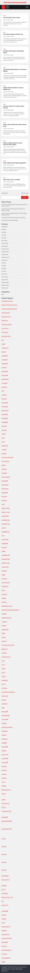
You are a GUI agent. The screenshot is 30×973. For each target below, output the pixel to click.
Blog (4, 15)
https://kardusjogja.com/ (8, 692)
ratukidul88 (5, 747)
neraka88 (4, 743)
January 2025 (5, 279)
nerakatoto (5, 731)
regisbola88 (5, 911)
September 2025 (5, 257)
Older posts (5, 193)
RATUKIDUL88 (5, 715)
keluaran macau (6, 657)
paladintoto (5, 680)
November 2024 (5, 285)
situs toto (4, 426)
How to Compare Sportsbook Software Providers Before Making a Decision (14, 214)
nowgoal (4, 598)
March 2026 (4, 240)
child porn (4, 954)
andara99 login (6, 520)
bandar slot (5, 446)
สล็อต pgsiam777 (6, 790)
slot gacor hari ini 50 (7, 897)
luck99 (3, 668)
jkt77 (3, 391)
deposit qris (5, 320)
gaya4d (4, 794)
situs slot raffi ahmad (7, 457)
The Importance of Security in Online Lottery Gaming (13, 217)
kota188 (4, 723)
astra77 (4, 676)
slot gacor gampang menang (9, 309)
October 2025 (5, 254)
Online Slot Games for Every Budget (10, 220)
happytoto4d (5, 410)
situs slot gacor (6, 313)
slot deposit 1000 (6, 811)
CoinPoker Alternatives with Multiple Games (13, 52)
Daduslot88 (5, 817)
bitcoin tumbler (6, 477)
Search (24, 197)
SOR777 (4, 807)
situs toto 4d (5, 328)
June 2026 (4, 232)
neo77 (3, 504)
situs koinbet (5, 876)
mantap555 (5, 332)
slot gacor (4, 399)
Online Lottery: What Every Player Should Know (14, 125)
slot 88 (3, 465)
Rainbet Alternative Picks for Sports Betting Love (13, 88)
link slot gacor (5, 461)
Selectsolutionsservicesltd (15, 2)
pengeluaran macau (7, 606)
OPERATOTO (5, 586)
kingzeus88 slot (6, 958)
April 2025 (4, 271)
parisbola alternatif (7, 829)
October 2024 (5, 288)
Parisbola (4, 885)
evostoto (4, 641)
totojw (3, 590)
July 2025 (4, 263)
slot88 (3, 344)
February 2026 (5, 243)
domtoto (4, 625)
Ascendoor (12, 969)
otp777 (4, 782)
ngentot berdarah (6, 950)
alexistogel (4, 704)
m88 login (4, 930)
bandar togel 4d (6, 927)
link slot (4, 839)
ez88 (3, 708)
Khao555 (4, 786)
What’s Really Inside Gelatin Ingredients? (14, 163)
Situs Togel (5, 360)
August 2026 (4, 226)
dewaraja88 (5, 711)
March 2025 (4, 274)
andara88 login (6, 532)
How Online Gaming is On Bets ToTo (13, 34)
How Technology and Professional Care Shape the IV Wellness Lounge (13, 209)
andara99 (4, 571)
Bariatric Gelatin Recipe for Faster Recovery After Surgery (12, 143)
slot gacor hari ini (6, 317)
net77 (3, 438)
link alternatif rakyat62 (8, 645)
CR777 (3, 923)
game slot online (6, 336)
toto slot (4, 915)
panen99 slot (5, 379)
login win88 (5, 375)
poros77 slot (5, 754)
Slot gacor (4, 430)
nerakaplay (5, 739)
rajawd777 (4, 594)
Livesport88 (5, 758)
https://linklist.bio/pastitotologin (10, 610)
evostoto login (5, 934)
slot (3, 901)
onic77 (3, 672)
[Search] (27, 7)
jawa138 (4, 367)
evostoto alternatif (7, 938)
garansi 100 (5, 905)
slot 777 (4, 684)
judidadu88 (5, 356)
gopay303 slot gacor (7, 727)
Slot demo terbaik (6, 324)
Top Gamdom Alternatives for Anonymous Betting (15, 70)
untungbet (4, 383)
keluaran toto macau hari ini (9, 305)
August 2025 (4, 260)
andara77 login (6, 508)
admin (5, 20)
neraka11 (4, 735)
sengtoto (4, 751)
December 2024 (5, 282)
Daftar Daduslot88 (7, 821)
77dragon (4, 395)
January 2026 (5, 246)
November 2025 (5, 252)
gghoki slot (5, 649)
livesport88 (5, 363)
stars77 (4, 434)
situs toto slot (5, 803)
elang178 (4, 946)
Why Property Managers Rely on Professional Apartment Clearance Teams (14, 205)
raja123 (4, 528)
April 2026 (4, 238)
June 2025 (4, 265)
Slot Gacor (4, 387)
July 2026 (4, 229)
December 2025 (5, 249)
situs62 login (5, 539)
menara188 (5, 719)
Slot (3, 340)
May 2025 (4, 268)
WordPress (4, 971)
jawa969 (4, 614)
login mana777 (6, 880)
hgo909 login (5, 629)
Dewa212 (4, 602)
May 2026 (4, 235)
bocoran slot (5, 696)
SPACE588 (4, 893)
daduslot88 (5, 481)
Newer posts (25, 193)
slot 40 (3, 889)
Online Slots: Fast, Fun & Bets (11, 179)
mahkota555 (5, 516)
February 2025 (5, 277)
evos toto (4, 766)
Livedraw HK (5, 348)
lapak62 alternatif (6, 618)
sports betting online (7, 301)
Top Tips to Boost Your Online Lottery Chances (13, 107)
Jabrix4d (4, 352)
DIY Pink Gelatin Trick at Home (11, 17)
